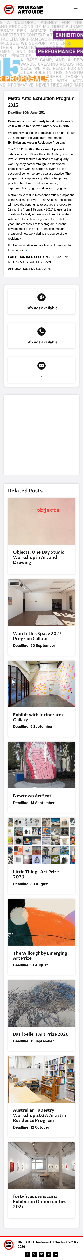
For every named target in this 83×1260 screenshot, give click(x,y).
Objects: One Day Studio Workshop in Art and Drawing (39, 557)
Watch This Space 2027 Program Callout (37, 636)
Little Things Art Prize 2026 (36, 874)
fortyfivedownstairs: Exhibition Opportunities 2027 (39, 1202)
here (27, 250)
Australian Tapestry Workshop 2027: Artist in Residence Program (39, 1115)
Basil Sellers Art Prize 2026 (41, 1034)
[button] (75, 9)
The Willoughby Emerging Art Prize (40, 955)
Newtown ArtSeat (32, 796)
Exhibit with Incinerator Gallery (38, 717)
